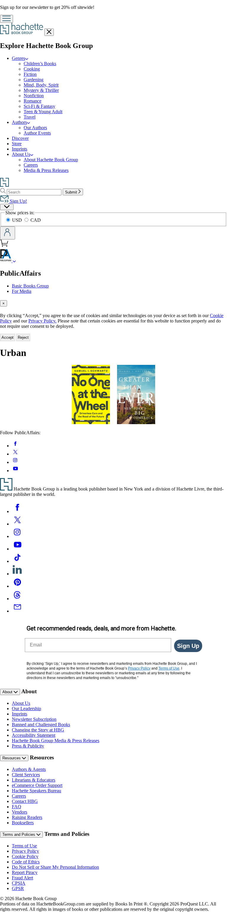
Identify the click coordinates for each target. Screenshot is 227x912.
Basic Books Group (30, 285)
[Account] (7, 232)
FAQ (16, 806)
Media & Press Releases (46, 170)
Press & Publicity (28, 745)
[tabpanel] (113, 397)
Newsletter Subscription (34, 719)
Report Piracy (25, 872)
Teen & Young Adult (43, 111)
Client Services (26, 774)
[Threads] (17, 598)
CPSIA (18, 883)
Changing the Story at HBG (38, 729)
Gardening (33, 79)
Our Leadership (26, 708)
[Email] (17, 611)
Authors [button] (19, 122)
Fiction (30, 74)
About (8, 692)
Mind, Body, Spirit (41, 84)
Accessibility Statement (33, 735)
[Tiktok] (17, 561)
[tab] (113, 303)
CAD (35, 220)
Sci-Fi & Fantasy (39, 106)
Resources (12, 758)
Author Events (37, 132)
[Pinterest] (17, 586)
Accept (7, 337)
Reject (23, 337)
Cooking (32, 68)
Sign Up (188, 646)
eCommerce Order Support (37, 785)
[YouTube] (17, 548)
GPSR (18, 888)
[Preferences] (7, 207)
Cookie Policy (25, 856)
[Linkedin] (17, 573)
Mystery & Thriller (41, 90)
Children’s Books (40, 63)
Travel (29, 116)
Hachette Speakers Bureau (36, 790)
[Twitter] (17, 523)
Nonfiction (34, 95)
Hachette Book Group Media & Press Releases (55, 740)
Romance (32, 100)
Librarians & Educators (33, 779)
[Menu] (6, 19)
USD (17, 220)
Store (17, 143)
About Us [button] (21, 154)
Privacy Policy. (42, 320)
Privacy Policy (25, 851)
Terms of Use (24, 845)
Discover (20, 138)
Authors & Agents (29, 769)
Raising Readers (27, 817)
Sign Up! (18, 201)
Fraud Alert (22, 877)
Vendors (19, 811)
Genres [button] (18, 58)
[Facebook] (17, 511)
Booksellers (23, 822)
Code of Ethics (26, 861)
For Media (21, 291)
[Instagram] (17, 536)
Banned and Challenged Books (41, 724)
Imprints (19, 148)
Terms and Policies (19, 834)
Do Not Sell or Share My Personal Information (55, 867)
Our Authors (35, 127)
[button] (14, 260)
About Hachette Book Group (51, 159)
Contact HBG (25, 801)
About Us (21, 703)
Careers (31, 164)
